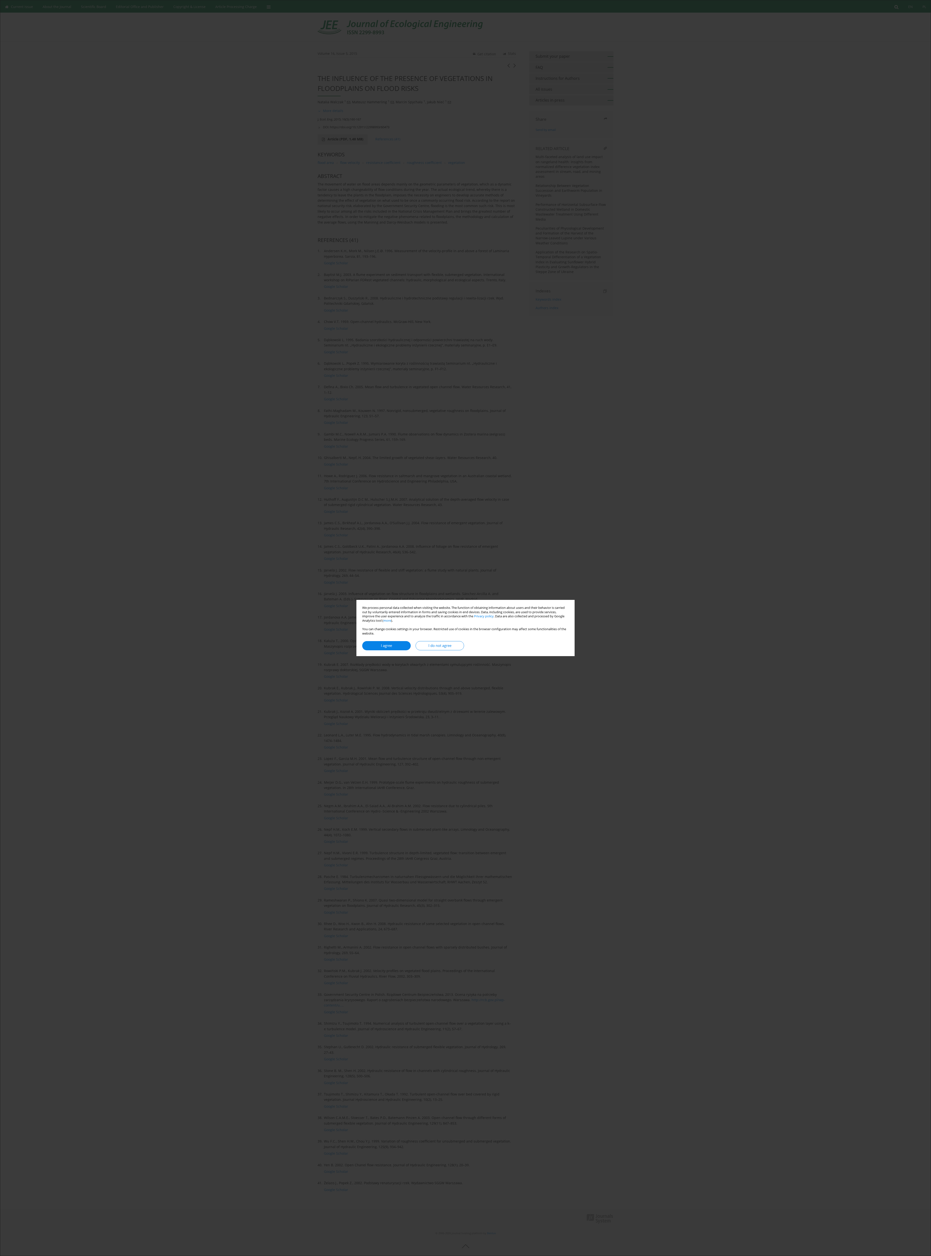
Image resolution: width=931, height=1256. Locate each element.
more (387, 621)
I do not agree (439, 645)
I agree (386, 645)
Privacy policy (484, 616)
